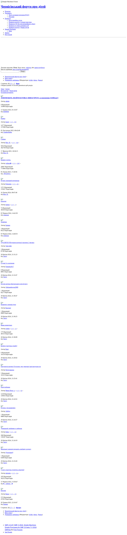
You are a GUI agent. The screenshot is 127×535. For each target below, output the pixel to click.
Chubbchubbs (7, 132)
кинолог (3, 201)
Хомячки (4, 222)
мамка (7, 204)
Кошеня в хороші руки (8, 304)
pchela (7, 328)
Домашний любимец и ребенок (11, 428)
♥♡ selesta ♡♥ (8, 483)
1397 (18, 163)
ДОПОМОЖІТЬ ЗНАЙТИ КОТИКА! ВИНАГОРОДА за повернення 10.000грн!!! (29, 98)
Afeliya (7, 411)
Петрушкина (9, 370)
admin (7, 101)
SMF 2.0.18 (9, 525)
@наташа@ (9, 452)
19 (15, 494)
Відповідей (4, 91)
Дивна (40, 80)
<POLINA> (7, 173)
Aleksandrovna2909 (11, 287)
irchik (31, 80)
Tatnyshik (8, 246)
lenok (7, 122)
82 (21, 390)
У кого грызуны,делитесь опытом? (12, 470)
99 (15, 122)
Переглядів (13, 91)
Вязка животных (6, 325)
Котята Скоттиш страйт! (9, 346)
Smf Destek (8, 532)
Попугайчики (5, 387)
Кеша (7, 494)
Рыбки (3, 118)
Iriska (7, 432)
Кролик (3, 490)
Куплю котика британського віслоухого (14, 284)
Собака (3, 139)
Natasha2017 (9, 266)
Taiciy (5, 256)
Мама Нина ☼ (10, 390)
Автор (7, 89)
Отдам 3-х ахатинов (7, 263)
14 (17, 473)
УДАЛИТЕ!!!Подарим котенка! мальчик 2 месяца (17, 242)
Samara (7, 225)
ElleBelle (6, 111)
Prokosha (8, 184)
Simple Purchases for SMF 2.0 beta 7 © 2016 (21, 527)
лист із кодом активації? (21, 69)
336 (17, 142)
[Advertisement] (63, 52)
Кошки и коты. (6, 160)
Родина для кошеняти (8, 408)
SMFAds (8, 530)
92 (17, 184)
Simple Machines (30, 525)
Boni (7, 349)
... (13, 83)
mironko (8, 473)
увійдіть (28, 67)
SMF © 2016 (18, 525)
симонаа (6, 215)
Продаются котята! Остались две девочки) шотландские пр (21, 366)
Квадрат (8, 308)
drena (35, 80)
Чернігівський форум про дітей (23, 6)
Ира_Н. (8, 142)
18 (15, 432)
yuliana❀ (8, 163)
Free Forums (17, 530)
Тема (2, 89)
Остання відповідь (7, 92)
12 (15, 328)
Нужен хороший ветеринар (10, 180)
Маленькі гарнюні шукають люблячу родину (16, 449)
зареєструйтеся (39, 67)
